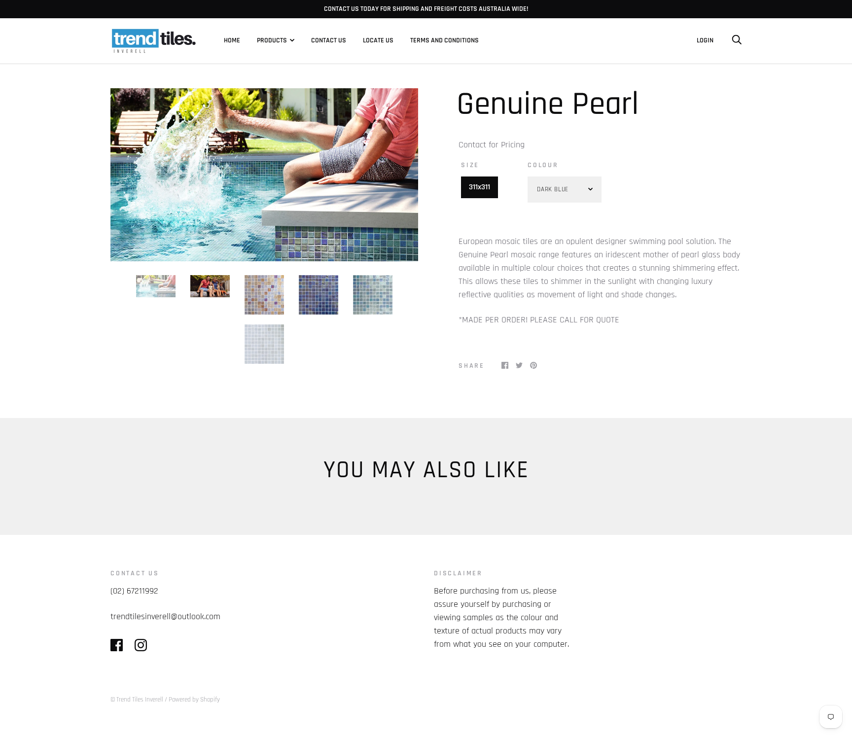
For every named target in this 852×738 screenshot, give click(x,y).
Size (470, 165)
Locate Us (378, 40)
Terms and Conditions (444, 40)
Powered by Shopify (194, 699)
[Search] (737, 40)
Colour (543, 165)
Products (272, 40)
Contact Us (328, 40)
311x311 (479, 187)
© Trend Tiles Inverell (136, 699)
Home (232, 40)
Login (705, 40)
